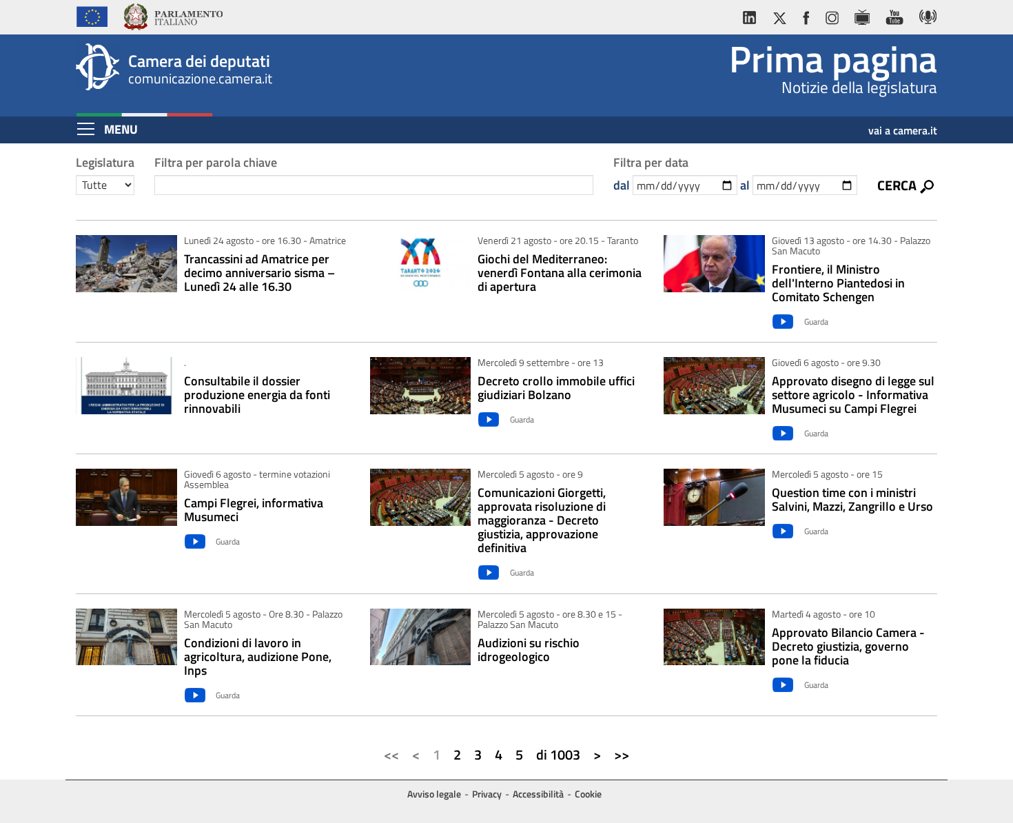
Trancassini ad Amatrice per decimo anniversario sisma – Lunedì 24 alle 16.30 (259, 273)
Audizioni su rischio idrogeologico (529, 650)
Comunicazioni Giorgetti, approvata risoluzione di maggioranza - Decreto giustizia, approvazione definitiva (542, 520)
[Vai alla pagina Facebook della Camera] (805, 15)
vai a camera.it (902, 125)
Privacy (487, 793)
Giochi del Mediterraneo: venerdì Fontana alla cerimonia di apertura (560, 273)
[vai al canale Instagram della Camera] (831, 15)
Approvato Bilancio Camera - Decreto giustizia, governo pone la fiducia (848, 646)
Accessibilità (538, 793)
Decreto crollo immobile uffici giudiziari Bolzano (556, 388)
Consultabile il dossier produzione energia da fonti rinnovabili (257, 395)
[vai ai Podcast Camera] (924, 15)
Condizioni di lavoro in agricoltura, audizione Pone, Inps (257, 657)
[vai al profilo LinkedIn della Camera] (752, 15)
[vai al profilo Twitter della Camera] (779, 15)
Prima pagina (833, 58)
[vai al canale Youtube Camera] (894, 15)
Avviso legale (434, 793)
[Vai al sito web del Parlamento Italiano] (172, 15)
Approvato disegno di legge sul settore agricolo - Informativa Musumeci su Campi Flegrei (853, 395)
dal (621, 185)
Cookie (588, 793)
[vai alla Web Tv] (862, 15)
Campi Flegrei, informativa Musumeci (253, 510)
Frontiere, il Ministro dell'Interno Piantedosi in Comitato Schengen (838, 283)
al (745, 185)
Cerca (897, 184)
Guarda (816, 321)
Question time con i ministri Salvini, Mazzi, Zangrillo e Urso (852, 500)
